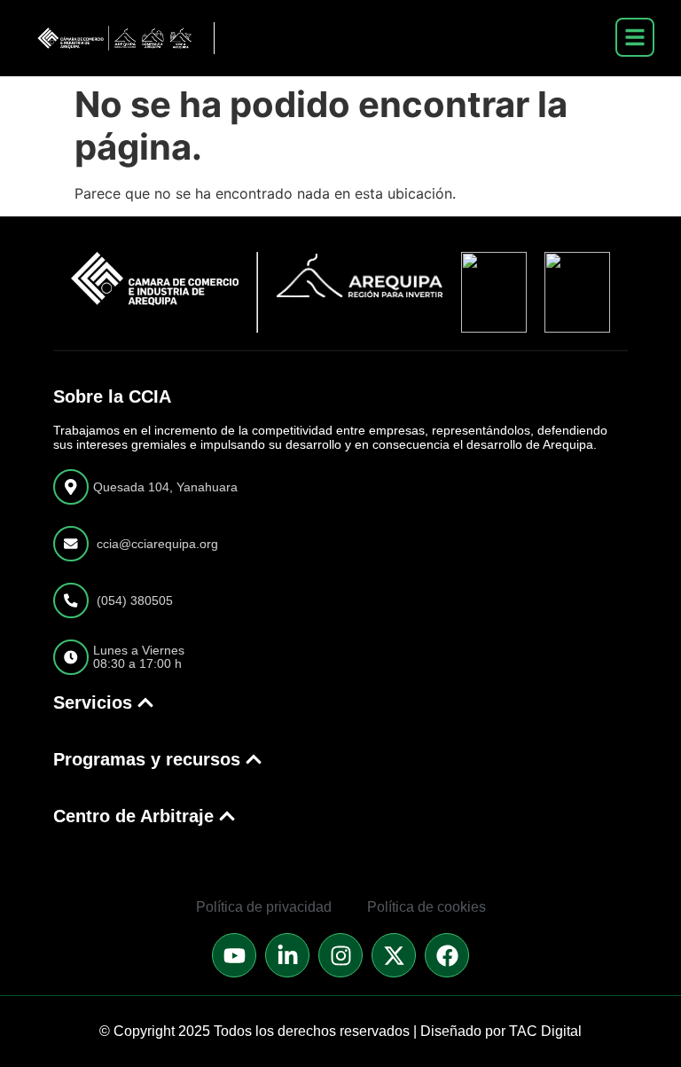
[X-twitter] (394, 955)
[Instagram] (340, 955)
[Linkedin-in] (287, 955)
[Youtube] (234, 955)
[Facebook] (447, 955)
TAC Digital (545, 1031)
